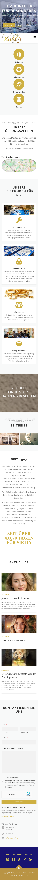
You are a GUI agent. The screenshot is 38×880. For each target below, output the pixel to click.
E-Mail (5, 737)
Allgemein (5, 594)
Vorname (5, 733)
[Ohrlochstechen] (19, 84)
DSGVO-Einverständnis (11, 777)
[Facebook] (13, 859)
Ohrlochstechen (19, 92)
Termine (19, 107)
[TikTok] (19, 859)
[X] (24, 859)
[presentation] (3, 439)
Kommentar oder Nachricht (13, 748)
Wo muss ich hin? (25, 25)
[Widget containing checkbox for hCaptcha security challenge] (17, 794)
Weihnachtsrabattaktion (14, 640)
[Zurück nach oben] (19, 868)
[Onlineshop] (19, 54)
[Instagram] (7, 859)
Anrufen (8, 25)
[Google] (30, 859)
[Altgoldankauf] (19, 69)
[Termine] (19, 99)
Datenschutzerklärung (8, 816)
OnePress (32, 873)
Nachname (24, 733)
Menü (34, 37)
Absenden (19, 802)
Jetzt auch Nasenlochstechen (16, 598)
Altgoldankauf (19, 77)
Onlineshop (19, 62)
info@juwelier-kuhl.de (12, 838)
